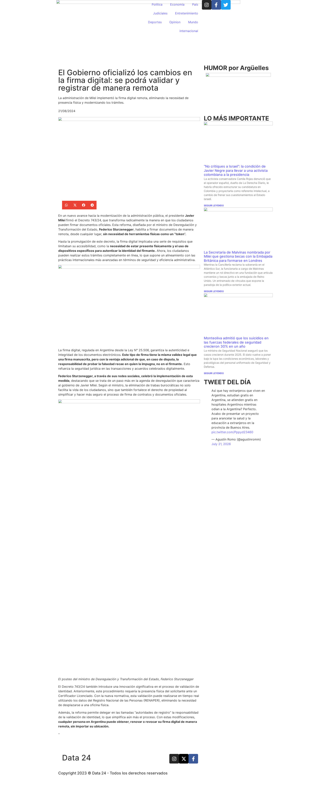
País (195, 4)
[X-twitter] (183, 759)
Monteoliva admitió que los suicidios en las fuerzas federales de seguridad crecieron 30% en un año (236, 342)
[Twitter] (226, 5)
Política (157, 4)
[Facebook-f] (216, 5)
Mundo (193, 22)
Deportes (155, 22)
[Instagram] (206, 5)
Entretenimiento (186, 13)
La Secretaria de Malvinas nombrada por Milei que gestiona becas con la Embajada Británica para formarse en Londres (238, 256)
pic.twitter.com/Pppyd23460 (232, 432)
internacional (188, 31)
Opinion (174, 22)
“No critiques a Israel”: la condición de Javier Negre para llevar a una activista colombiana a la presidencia (236, 170)
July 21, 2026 (221, 444)
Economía (177, 4)
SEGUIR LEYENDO (214, 205)
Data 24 (76, 757)
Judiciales (160, 13)
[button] (66, 205)
